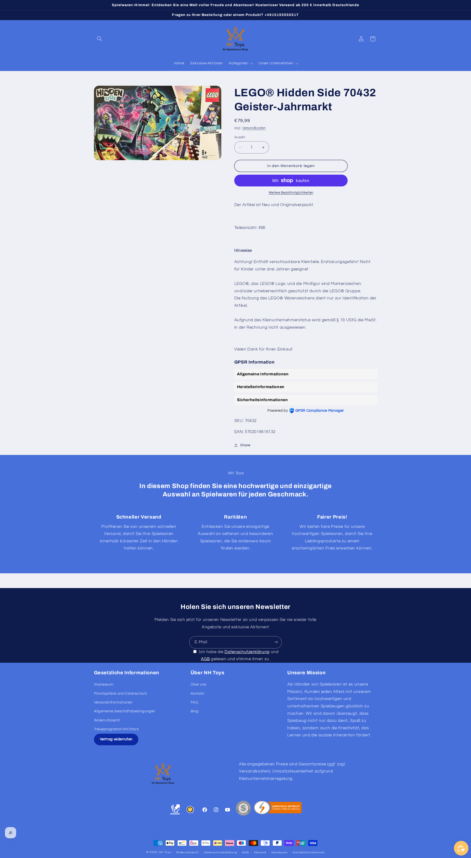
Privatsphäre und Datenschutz (120, 693)
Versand (260, 852)
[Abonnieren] (276, 642)
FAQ (194, 702)
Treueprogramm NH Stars (116, 729)
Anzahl (239, 137)
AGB (205, 659)
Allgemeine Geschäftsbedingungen (125, 711)
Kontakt (197, 693)
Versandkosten (254, 128)
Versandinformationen (113, 702)
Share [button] (245, 445)
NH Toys (165, 852)
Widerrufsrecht (107, 720)
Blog (195, 711)
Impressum (104, 685)
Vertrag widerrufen (116, 739)
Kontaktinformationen (309, 852)
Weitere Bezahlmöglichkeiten (291, 192)
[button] (99, 38)
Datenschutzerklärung (247, 651)
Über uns (198, 685)
